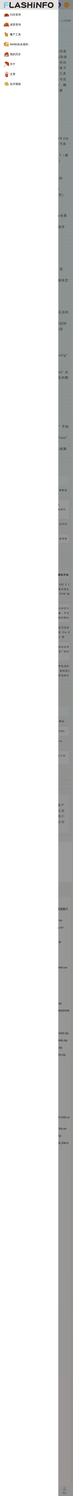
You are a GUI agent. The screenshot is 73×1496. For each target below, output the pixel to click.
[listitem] (29, 15)
